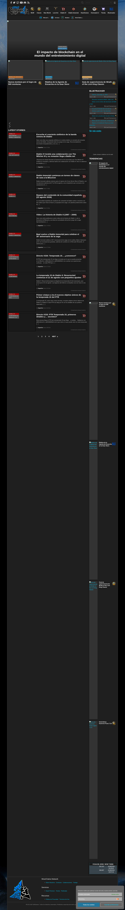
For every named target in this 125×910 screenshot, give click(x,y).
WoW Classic (87, 77)
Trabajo (75, 882)
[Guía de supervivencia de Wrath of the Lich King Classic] (99, 70)
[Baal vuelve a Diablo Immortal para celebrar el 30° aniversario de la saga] (22, 242)
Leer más (115, 890)
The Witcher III (14, 155)
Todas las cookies (88, 905)
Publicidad (64, 891)
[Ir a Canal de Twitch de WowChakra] (18, 2)
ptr (10, 298)
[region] (48, 109)
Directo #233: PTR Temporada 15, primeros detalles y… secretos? (56, 315)
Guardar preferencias (111, 905)
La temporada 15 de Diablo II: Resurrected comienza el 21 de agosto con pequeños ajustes (58, 276)
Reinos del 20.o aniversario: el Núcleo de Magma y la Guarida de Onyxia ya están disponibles (101, 123)
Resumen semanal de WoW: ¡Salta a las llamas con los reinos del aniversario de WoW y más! (102, 102)
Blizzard (49, 77)
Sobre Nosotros (50, 882)
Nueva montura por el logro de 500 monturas (105, 304)
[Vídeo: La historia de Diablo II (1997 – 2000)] (22, 222)
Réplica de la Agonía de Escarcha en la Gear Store (57, 83)
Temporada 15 (13, 257)
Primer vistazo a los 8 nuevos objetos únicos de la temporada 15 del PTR (58, 296)
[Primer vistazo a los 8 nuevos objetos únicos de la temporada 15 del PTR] (22, 302)
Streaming (12, 258)
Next (54, 336)
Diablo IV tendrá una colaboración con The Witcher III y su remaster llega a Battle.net (56, 155)
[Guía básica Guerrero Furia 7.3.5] (93, 790)
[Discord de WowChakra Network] (25, 2)
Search (111, 3)
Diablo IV (12, 133)
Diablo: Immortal (14, 137)
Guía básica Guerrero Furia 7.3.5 (105, 722)
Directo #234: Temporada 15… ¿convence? (56, 256)
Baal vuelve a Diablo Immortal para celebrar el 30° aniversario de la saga (57, 235)
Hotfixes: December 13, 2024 (100, 94)
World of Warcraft (15, 77)
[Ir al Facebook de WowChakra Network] (11, 2)
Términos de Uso (64, 899)
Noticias (12, 78)
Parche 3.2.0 (13, 317)
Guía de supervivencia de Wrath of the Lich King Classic (97, 83)
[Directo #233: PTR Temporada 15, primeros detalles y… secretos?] (22, 322)
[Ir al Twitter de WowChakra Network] (15, 2)
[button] (47, 123)
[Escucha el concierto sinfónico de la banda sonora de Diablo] (22, 142)
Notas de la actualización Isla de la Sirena (103, 116)
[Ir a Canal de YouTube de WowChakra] (22, 2)
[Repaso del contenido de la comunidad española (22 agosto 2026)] (22, 202)
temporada (13, 276)
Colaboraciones (67, 882)
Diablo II (12, 196)
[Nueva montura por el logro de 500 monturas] (25, 70)
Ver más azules (95, 130)
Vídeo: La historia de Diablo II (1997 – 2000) (56, 215)
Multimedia (12, 135)
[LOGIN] (115, 2)
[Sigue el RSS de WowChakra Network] (29, 2)
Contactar (59, 882)
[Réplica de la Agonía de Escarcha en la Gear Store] (62, 70)
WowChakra (62, 46)
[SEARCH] (82, 2)
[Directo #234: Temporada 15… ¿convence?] (22, 263)
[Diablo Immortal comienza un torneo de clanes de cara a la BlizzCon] (22, 183)
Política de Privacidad (52, 899)
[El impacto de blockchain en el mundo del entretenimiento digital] (62, 41)
